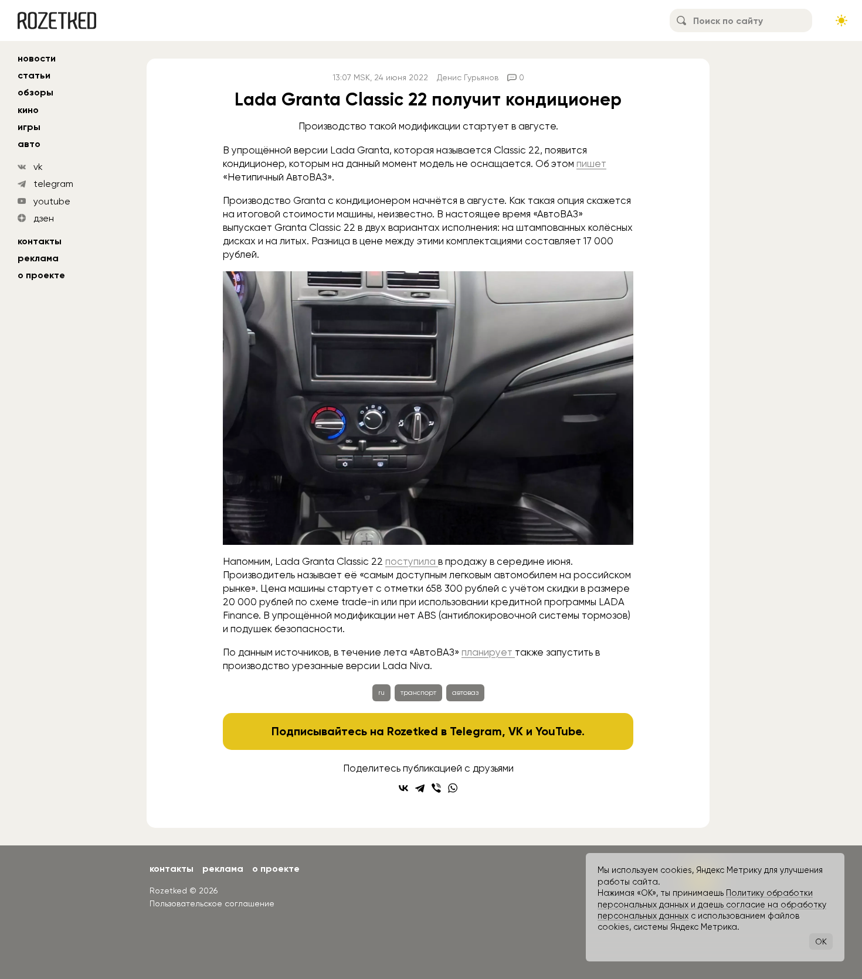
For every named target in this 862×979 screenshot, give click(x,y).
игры (29, 126)
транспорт (418, 692)
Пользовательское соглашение (212, 903)
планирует (488, 652)
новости (37, 58)
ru (381, 692)
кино (28, 109)
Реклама (38, 258)
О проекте (41, 275)
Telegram (476, 731)
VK (515, 731)
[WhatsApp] (453, 788)
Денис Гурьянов (467, 77)
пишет (591, 163)
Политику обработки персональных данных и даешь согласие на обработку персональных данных (712, 904)
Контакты (40, 241)
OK (821, 941)
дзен (43, 218)
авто (29, 143)
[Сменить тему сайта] (841, 20)
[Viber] (436, 788)
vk (38, 166)
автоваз (465, 692)
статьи (34, 75)
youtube (51, 201)
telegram (53, 183)
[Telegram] (420, 788)
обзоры (35, 92)
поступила (411, 561)
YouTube (558, 731)
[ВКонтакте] (403, 788)
